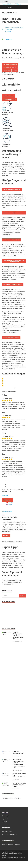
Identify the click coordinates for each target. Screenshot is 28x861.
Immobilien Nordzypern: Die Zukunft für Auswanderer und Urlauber (18, 635)
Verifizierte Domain (10, 99)
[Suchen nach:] (14, 595)
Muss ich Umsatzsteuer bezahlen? (13, 284)
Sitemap (4, 821)
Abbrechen (7, 70)
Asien (3, 515)
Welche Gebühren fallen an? (11, 239)
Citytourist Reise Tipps (16, 852)
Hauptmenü (8, 7)
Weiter (15, 70)
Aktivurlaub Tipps (7, 831)
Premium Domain (9, 96)
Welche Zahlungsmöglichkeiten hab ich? (14, 213)
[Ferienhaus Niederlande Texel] (7, 752)
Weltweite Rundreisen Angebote (12, 798)
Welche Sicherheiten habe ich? (12, 189)
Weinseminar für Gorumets (9, 834)
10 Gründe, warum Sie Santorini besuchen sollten (19, 784)
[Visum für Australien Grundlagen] (14, 512)
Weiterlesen (6, 535)
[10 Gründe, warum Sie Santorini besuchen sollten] (7, 783)
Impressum (5, 495)
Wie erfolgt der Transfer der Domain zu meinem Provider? (14, 261)
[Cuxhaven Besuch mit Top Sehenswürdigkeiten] (7, 774)
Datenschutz (5, 816)
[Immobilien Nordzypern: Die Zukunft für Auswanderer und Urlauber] (7, 632)
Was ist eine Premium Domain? (11, 337)
